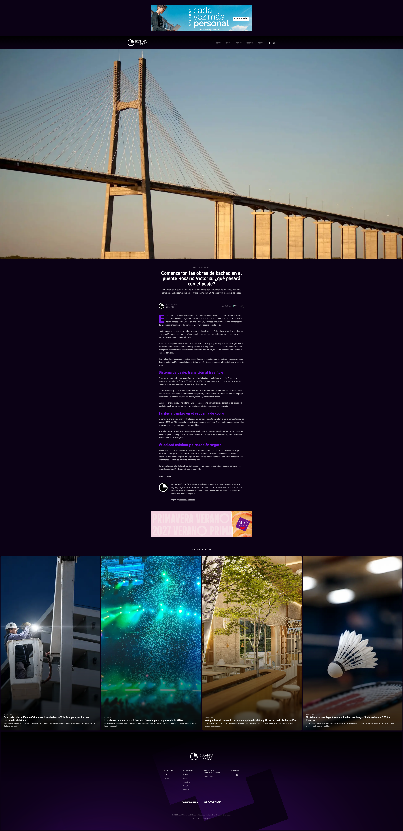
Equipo (166, 778)
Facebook (183, 500)
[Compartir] (242, 306)
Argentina (238, 43)
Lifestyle (260, 43)
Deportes (249, 43)
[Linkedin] (273, 43)
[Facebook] (270, 43)
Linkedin (191, 500)
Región (227, 43)
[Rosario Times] (137, 42)
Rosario (218, 43)
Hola (165, 774)
